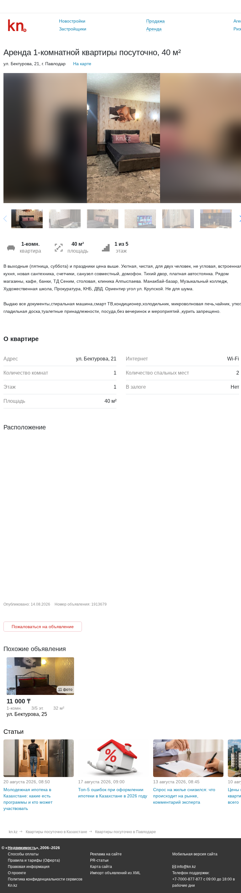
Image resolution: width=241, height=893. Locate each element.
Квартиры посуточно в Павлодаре (125, 832)
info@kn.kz (186, 866)
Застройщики (72, 28)
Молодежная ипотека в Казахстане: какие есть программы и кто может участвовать (27, 799)
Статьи (13, 731)
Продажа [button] (155, 21)
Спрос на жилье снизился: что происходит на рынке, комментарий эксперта (184, 796)
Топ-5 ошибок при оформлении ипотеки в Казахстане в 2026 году (112, 792)
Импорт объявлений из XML (115, 873)
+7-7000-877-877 (187, 879)
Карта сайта (101, 866)
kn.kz (13, 832)
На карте (82, 63)
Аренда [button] (154, 28)
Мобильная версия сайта (194, 854)
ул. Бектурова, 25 (27, 714)
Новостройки (72, 21)
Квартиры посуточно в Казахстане (56, 832)
